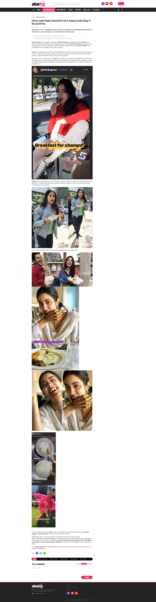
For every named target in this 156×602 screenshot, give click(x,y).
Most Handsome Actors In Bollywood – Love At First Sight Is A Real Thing (53, 38)
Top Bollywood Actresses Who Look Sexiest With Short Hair (49, 36)
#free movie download (58, 4)
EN (120, 4)
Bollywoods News (40, 17)
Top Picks (78, 10)
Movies (39, 10)
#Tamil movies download (73, 4)
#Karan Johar (83, 559)
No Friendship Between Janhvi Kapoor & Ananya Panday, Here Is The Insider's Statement (61, 548)
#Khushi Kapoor (64, 559)
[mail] (115, 3)
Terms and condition (72, 587)
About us (69, 585)
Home (33, 17)
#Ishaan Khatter (54, 559)
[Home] (34, 10)
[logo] (39, 3)
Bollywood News (48, 10)
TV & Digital (96, 10)
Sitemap (69, 589)
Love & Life (86, 10)
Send (87, 577)
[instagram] (111, 3)
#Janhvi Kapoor (43, 559)
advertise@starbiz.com (39, 593)
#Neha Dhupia (74, 559)
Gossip (70, 10)
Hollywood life (61, 10)
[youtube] (107, 3)
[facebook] (103, 3)
